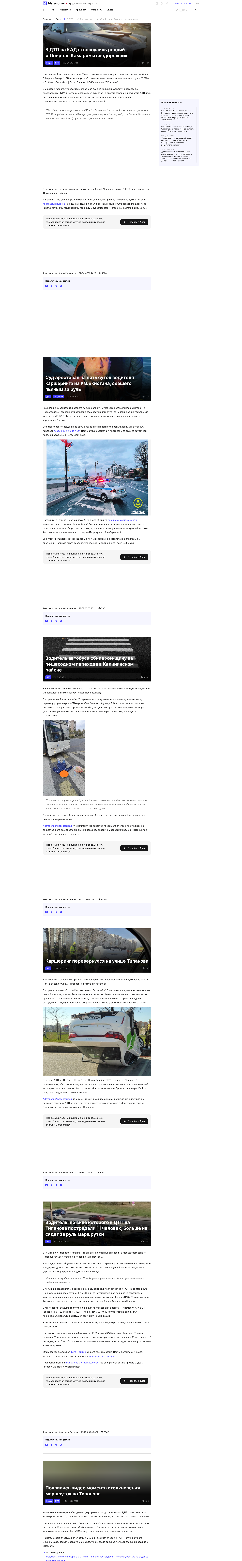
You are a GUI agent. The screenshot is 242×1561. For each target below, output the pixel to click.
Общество (65, 9)
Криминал (81, 9)
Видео (110, 9)
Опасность (96, 9)
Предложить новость (182, 3)
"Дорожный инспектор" (67, 431)
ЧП (53, 9)
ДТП (45, 9)
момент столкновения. (101, 1356)
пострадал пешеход (54, 203)
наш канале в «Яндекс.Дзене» (81, 1362)
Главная (47, 19)
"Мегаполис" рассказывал (57, 1099)
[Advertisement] (97, 247)
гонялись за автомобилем (122, 520)
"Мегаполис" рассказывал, (57, 825)
